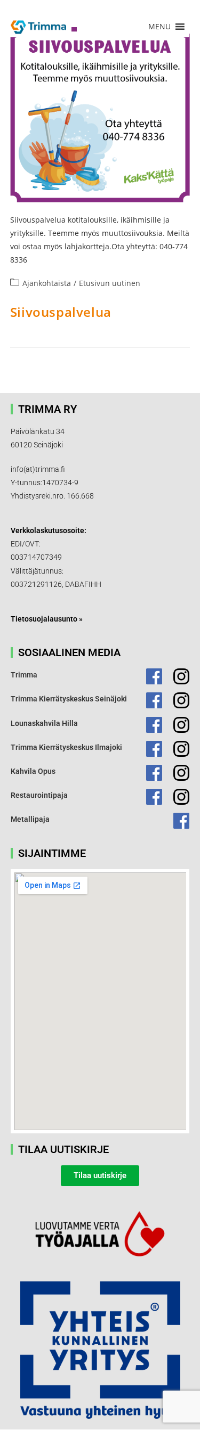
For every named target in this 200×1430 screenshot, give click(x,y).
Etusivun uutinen (109, 283)
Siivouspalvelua (60, 312)
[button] (159, 26)
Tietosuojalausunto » (47, 619)
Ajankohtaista (46, 283)
